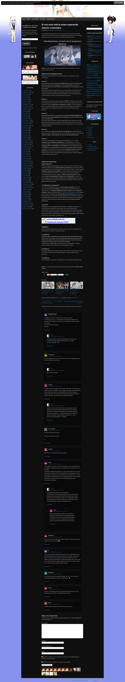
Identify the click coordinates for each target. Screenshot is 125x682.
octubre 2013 (26, 186)
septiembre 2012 (27, 208)
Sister (100, 91)
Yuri (90, 97)
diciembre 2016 (27, 120)
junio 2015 (25, 151)
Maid (94, 85)
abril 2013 (25, 196)
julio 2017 (25, 111)
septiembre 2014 (27, 167)
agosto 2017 (26, 109)
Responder (47, 330)
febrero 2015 (26, 158)
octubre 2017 (26, 106)
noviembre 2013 (27, 184)
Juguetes (88, 80)
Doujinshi (90, 127)
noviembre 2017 (27, 104)
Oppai (99, 87)
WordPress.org (91, 150)
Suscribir (26, 43)
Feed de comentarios (93, 148)
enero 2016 (26, 139)
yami (52, 335)
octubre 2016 (26, 123)
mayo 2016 (26, 132)
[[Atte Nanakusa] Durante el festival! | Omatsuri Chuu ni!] (62, 285)
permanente (74, 297)
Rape (88, 91)
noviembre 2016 (27, 122)
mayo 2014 (26, 174)
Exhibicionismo (90, 73)
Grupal (95, 75)
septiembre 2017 (27, 108)
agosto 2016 (26, 127)
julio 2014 (25, 170)
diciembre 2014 (27, 161)
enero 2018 (26, 102)
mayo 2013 (26, 194)
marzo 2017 (26, 118)
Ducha (99, 71)
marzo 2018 (26, 99)
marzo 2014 (26, 177)
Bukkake (99, 67)
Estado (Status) (51, 19)
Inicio (23, 19)
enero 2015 (26, 160)
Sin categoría (91, 137)
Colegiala (89, 69)
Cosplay (88, 71)
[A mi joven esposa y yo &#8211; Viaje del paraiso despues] (48, 285)
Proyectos (42, 19)
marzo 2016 (26, 135)
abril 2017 (25, 116)
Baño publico (92, 65)
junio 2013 (25, 193)
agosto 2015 (26, 148)
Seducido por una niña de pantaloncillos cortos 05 (95, 46)
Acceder (90, 145)
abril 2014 (25, 175)
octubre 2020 (26, 90)
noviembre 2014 (27, 163)
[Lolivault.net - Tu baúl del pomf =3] (30, 69)
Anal (88, 65)
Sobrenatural (89, 93)
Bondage (88, 67)
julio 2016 (25, 128)
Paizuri (87, 89)
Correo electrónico (47, 646)
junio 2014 (25, 172)
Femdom (101, 73)
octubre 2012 (26, 206)
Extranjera (96, 73)
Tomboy (99, 93)
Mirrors (28, 19)
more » (59, 675)
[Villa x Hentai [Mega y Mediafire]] (93, 119)
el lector (73, 140)
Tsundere (100, 95)
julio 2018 (25, 96)
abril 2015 (25, 154)
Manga (89, 128)
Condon (99, 69)
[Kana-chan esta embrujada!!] (76, 285)
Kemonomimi (93, 80)
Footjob (87, 75)
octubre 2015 (26, 144)
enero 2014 (26, 180)
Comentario (45, 623)
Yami (50, 30)
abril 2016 (25, 134)
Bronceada (94, 67)
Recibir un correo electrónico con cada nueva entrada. (57, 662)
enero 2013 (26, 201)
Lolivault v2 (95, 680)
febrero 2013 (26, 199)
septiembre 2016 (27, 125)
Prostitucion (99, 89)
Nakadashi (95, 87)
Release (90, 134)
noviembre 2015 (27, 142)
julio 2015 (25, 149)
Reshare (90, 135)
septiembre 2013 (27, 187)
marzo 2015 (26, 156)
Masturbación (98, 85)
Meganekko (89, 87)
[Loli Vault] (62, 17)
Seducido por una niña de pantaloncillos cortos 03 (95, 51)
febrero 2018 (26, 101)
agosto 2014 (26, 168)
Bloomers (97, 65)
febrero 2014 (26, 179)
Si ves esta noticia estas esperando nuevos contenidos (95, 38)
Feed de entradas (92, 146)
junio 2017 (25, 113)
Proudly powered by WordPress (80, 680)
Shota (97, 91)
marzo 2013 (26, 198)
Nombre (44, 640)
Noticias (59, 297)
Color (95, 69)
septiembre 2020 (27, 92)
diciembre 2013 (27, 182)
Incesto (97, 77)
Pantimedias (92, 89)
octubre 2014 (26, 165)
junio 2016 (25, 130)
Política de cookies (29, 3)
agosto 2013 (26, 189)
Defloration (94, 71)
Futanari (91, 75)
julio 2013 (25, 191)
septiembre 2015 (27, 146)
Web (43, 651)
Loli (98, 80)
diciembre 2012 (27, 203)
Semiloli (92, 91)
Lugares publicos (91, 83)
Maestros (89, 85)
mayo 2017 (26, 115)
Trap (97, 95)
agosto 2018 (26, 94)
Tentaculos (95, 93)
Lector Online (35, 19)
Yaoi (87, 97)
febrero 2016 (26, 137)
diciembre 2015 (27, 141)
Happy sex (90, 77)
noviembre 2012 (27, 205)
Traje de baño (90, 95)
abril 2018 (25, 97)
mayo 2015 (26, 153)
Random (90, 132)
